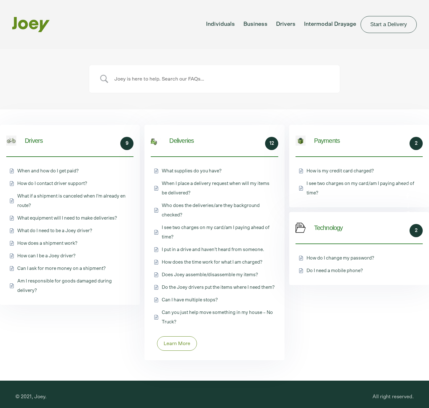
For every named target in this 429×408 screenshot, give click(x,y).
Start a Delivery (388, 24)
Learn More (177, 343)
